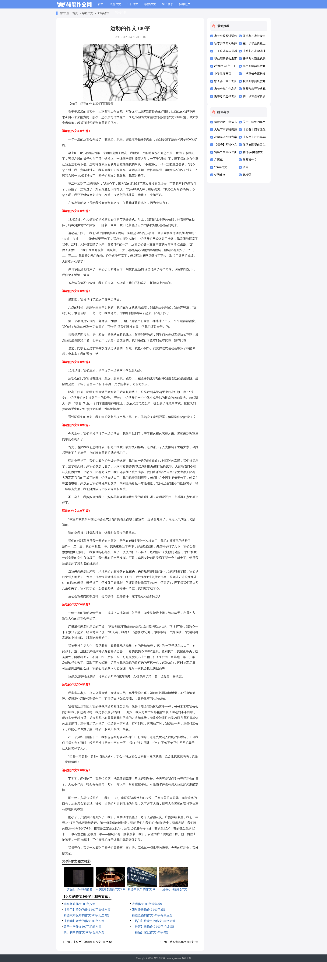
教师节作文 (250, 159)
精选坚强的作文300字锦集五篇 (152, 915)
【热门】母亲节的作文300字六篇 (154, 921)
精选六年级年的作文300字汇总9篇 (86, 915)
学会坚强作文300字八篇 (79, 904)
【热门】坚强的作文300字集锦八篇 (87, 909)
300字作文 (103, 13)
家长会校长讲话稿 (225, 35)
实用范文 (185, 4)
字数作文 (150, 4)
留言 (245, 167)
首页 (101, 4)
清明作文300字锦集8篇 (147, 904)
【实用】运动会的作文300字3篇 (93, 941)
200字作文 (220, 167)
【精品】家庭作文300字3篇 (150, 932)
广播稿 (218, 159)
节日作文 (132, 4)
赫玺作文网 (159, 958)
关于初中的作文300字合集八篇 (84, 932)
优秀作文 (220, 174)
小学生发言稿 (222, 73)
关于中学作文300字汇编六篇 (82, 926)
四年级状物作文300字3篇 (148, 909)
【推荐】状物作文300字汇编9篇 (153, 926)
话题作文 (115, 4)
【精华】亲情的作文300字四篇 (84, 921)
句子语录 (167, 4)
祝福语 (247, 174)
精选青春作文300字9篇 (184, 941)
